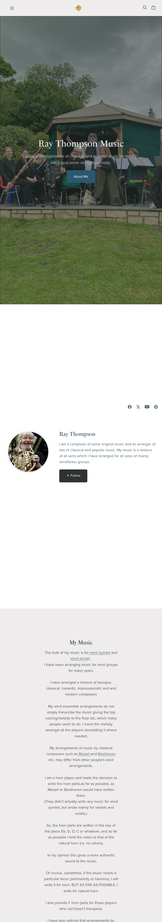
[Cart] (155, 7)
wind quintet (99, 652)
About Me (81, 176)
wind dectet (80, 658)
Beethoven (107, 754)
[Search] (145, 7)
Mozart (84, 754)
